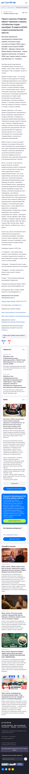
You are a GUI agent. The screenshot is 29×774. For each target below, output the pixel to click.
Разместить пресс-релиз (14, 488)
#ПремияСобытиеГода (8, 322)
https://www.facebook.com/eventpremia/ (14, 312)
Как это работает (20, 725)
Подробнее (14, 483)
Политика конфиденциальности (9, 742)
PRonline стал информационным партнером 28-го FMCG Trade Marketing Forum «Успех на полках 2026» (14, 360)
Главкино (22, 195)
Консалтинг (6, 726)
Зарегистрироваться (14, 521)
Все (23, 349)
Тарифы (13, 726)
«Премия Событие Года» (10, 13)
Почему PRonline (7, 725)
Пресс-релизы (10, 7)
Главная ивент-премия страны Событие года (14, 336)
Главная (3, 7)
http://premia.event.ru (8, 297)
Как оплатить (22, 726)
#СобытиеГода (20, 322)
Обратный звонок (14, 539)
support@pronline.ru (9, 738)
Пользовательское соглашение (9, 744)
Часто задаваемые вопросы (10, 534)
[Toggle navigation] (26, 3)
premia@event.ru (17, 305)
